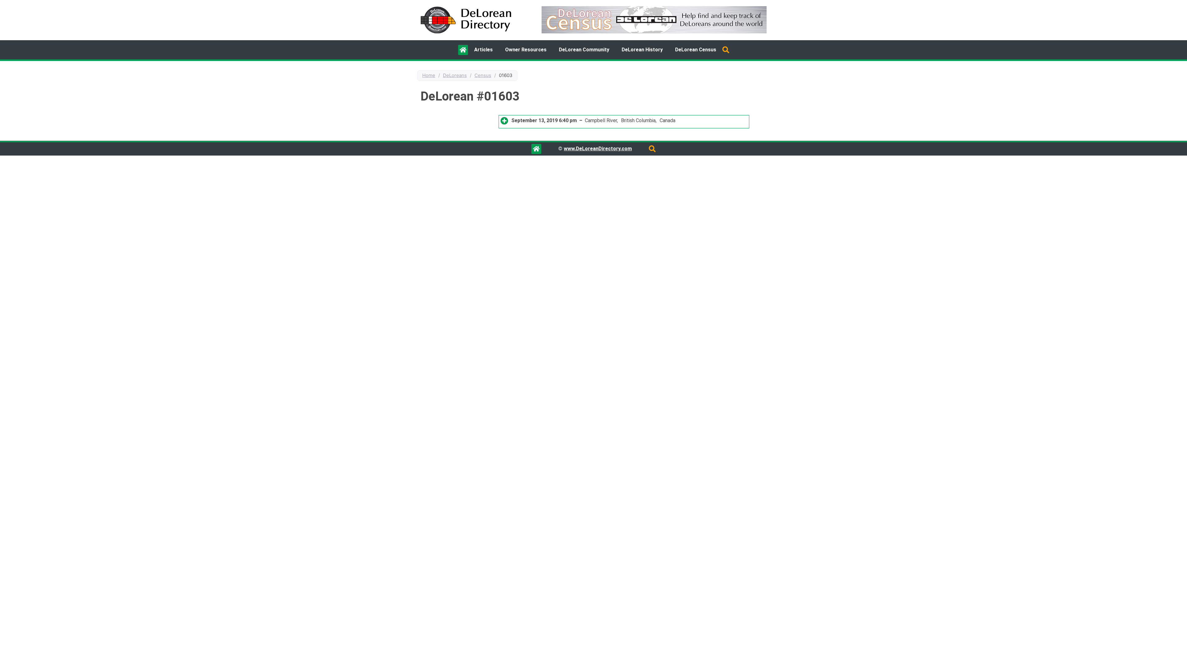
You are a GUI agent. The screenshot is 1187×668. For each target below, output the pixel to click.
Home (428, 75)
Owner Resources (526, 50)
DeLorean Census (695, 50)
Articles (483, 50)
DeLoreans (455, 75)
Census (482, 75)
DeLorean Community (584, 50)
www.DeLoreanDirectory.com (598, 149)
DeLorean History (642, 50)
